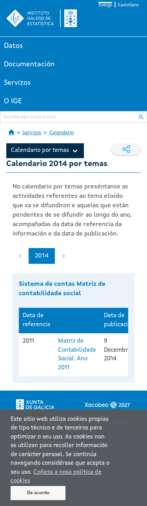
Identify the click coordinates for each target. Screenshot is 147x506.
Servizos (17, 82)
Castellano (128, 5)
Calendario (61, 132)
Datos (13, 45)
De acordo (38, 493)
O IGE (13, 101)
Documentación (29, 64)
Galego (105, 5)
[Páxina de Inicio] (11, 132)
